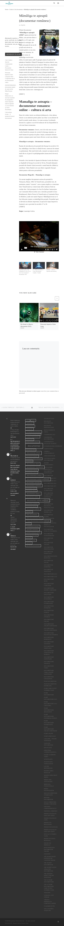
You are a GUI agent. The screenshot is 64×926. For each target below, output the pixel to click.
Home (6, 9)
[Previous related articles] (53, 298)
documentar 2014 (50, 483)
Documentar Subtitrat (48, 570)
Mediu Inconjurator (49, 789)
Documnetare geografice (49, 677)
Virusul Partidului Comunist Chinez (50, 901)
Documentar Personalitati (49, 548)
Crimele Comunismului (49, 452)
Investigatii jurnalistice (48, 762)
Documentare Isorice (49, 611)
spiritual (29, 543)
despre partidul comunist (32, 442)
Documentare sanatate (49, 642)
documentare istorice (31, 472)
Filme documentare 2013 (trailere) (50, 703)
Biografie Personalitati (49, 426)
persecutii (28, 537)
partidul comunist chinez (33, 532)
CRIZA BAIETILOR (49, 455)
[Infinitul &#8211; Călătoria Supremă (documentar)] (52, 265)
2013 (27, 420)
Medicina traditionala (49, 785)
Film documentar (50, 681)
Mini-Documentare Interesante (50, 794)
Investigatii (48, 759)
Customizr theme (24, 923)
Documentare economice (49, 598)
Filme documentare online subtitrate (38, 521)
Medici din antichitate (48, 780)
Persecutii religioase (48, 823)
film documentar (32, 514)
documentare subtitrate (34, 485)
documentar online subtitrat (37, 500)
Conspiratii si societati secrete (33, 434)
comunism (30, 423)
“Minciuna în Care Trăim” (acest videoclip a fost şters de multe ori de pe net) (15, 485)
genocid (28, 523)
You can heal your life (49, 909)
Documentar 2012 (50, 478)
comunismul (30, 426)
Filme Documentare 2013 (50, 698)
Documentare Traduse (49, 662)
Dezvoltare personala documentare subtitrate (49, 470)
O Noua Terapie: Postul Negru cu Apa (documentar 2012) (14, 432)
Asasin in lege (49, 418)
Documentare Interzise (49, 607)
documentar (34, 446)
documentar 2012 (30, 449)
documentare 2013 (33, 464)
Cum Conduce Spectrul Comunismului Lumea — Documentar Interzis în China (9, 65)
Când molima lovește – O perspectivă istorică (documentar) (9, 115)
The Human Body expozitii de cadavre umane (50, 858)
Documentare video (49, 667)
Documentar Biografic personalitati (49, 505)
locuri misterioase (48, 767)
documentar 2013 (33, 453)
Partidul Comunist (50, 811)
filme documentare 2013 (34, 518)
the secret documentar (48, 863)
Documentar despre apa (48, 511)
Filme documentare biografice (49, 709)
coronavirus (48, 448)
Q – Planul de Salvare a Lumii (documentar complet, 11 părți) (38, 271)
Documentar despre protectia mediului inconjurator (50, 523)
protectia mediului (47, 844)
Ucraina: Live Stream (49, 896)
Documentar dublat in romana (50, 530)
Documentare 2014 (50, 576)
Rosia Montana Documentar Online (49, 849)
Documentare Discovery (49, 593)
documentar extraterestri (49, 534)
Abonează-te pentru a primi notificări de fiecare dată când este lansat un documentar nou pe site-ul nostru (13, 42)
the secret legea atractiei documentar (50, 869)
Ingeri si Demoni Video (50, 755)
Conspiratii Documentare (34, 431)
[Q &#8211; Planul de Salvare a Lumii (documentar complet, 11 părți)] (39, 265)
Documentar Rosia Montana (50, 557)
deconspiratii (29, 439)
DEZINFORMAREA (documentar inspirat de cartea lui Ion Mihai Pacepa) (10, 88)
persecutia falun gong (31, 535)
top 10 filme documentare (33, 545)
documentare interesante (35, 467)
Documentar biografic (32, 456)
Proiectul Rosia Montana (49, 839)
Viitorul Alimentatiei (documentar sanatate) (13, 519)
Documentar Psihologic (48, 552)
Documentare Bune (49, 580)
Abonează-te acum (13, 54)
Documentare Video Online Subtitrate (49, 672)
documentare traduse (31, 488)
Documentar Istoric (48, 539)
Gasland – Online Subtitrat (50, 739)
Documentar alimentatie (48, 489)
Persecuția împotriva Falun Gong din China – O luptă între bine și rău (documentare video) (10, 77)
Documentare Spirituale (49, 647)
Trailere (47, 892)
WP (11, 923)
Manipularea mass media (50, 776)
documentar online (32, 497)
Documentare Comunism (49, 584)
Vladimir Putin (49, 906)
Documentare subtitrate (49, 658)
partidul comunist (32, 529)
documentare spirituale (33, 482)
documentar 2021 (50, 486)
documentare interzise (31, 470)
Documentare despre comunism (50, 589)
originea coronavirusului (50, 807)
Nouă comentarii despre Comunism (50, 803)
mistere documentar (48, 798)
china (33, 420)
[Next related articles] (57, 298)
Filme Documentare (49, 693)
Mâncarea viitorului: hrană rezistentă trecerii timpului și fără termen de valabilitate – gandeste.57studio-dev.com (15, 507)
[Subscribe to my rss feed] (58, 922)
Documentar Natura (48, 543)
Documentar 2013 (50, 480)
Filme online (48, 733)
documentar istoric (33, 493)
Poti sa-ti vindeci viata (50, 835)
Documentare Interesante (49, 602)
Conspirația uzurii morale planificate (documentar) (15, 459)
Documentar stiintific (48, 566)
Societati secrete (30, 540)
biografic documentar (48, 422)
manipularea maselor (33, 526)
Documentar (48, 475)
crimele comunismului (33, 436)
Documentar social (48, 561)
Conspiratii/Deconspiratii (53, 446)
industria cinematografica (50, 751)
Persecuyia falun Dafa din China (50, 830)
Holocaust (48, 747)
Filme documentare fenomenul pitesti (50, 716)
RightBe (23, 25)
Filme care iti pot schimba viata (50, 689)
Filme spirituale (50, 736)
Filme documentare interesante (49, 722)
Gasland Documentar (48, 744)
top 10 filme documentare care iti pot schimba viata (49, 887)
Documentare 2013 (50, 574)
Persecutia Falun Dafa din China (50, 814)
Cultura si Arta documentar (16, 9)
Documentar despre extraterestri (49, 516)
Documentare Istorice (49, 615)
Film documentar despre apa (50, 684)
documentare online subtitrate (38, 479)
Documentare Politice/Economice (51, 633)
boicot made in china (49, 431)
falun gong (29, 511)
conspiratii (29, 429)
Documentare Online (49, 620)
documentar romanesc (32, 503)
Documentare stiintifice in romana (49, 652)
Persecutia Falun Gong (50, 819)
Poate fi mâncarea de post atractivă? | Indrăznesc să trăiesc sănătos (15, 423)
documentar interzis (31, 490)
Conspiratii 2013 (49, 434)
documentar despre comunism (33, 458)
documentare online (34, 475)
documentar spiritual (31, 506)
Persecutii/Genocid (51, 827)
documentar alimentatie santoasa (48, 494)
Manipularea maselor (48, 771)
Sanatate (47, 854)
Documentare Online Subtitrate (50, 624)
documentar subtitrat (33, 509)
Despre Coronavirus (48, 463)
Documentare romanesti (49, 638)
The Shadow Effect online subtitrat (49, 875)
